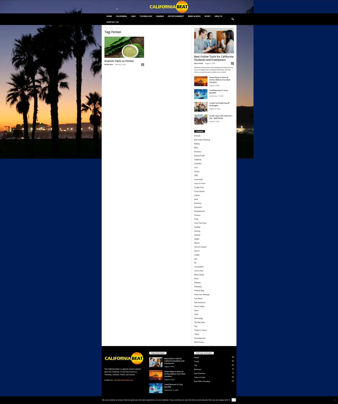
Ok (234, 400)
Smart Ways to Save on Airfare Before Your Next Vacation (219, 79)
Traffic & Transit (200, 330)
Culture (197, 195)
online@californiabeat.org (123, 380)
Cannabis (197, 164)
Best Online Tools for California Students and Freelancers (213, 58)
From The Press (200, 223)
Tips (196, 326)
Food (196, 219)
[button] (232, 19)
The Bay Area (199, 322)
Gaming (160, 16)
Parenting (197, 287)
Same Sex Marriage (201, 295)
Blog (196, 148)
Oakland (197, 283)
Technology (146, 16)
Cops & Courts (199, 183)
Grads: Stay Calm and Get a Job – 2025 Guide (220, 117)
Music (196, 279)
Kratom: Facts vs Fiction (119, 61)
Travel (196, 334)
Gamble (197, 227)
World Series (199, 342)
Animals (197, 136)
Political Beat (199, 291)
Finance (197, 215)
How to (196, 251)
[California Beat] (169, 6)
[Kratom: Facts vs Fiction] (124, 47)
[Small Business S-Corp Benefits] (200, 94)
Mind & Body (194, 16)
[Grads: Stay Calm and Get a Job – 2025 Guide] (200, 119)
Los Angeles (199, 267)
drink (196, 199)
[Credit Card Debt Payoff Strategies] (200, 107)
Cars (133, 16)
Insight (196, 255)
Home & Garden (200, 247)
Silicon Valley (199, 306)
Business (197, 152)
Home (109, 16)
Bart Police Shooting (202, 140)
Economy (197, 203)
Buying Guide (199, 156)
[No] (334, 400)
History (197, 243)
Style (196, 314)
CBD (196, 175)
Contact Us (112, 22)
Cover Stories (199, 191)
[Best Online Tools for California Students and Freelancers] (214, 40)
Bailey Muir (108, 64)
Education (198, 207)
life (195, 263)
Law (195, 259)
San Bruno (198, 298)
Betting (197, 144)
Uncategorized (199, 338)
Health (218, 16)
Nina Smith (198, 63)
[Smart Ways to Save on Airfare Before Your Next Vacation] (200, 81)
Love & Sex (198, 271)
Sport (208, 16)
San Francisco (199, 302)
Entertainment (176, 16)
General (197, 235)
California (121, 16)
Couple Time (199, 187)
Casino (196, 172)
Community (198, 179)
